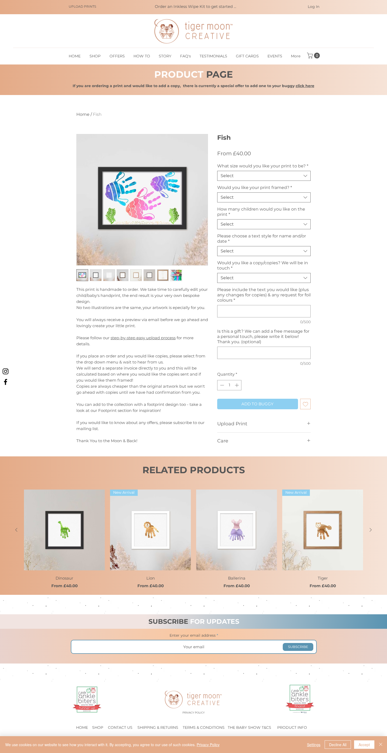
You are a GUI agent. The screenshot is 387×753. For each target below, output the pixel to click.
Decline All (337, 744)
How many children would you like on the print (261, 212)
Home (83, 114)
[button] (314, 55)
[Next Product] (371, 530)
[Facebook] (5, 382)
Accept (364, 744)
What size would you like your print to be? (262, 165)
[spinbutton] (229, 385)
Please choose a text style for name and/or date (261, 238)
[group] (193, 539)
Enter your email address (193, 635)
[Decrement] (221, 385)
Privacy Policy (208, 744)
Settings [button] (313, 744)
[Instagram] (5, 371)
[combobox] (264, 176)
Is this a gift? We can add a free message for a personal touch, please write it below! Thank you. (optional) (263, 336)
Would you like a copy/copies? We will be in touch (262, 265)
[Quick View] (64, 530)
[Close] (381, 744)
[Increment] (237, 385)
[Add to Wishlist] (305, 404)
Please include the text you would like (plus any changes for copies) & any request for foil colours (264, 295)
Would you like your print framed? (254, 187)
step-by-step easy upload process (143, 337)
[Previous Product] (16, 530)
